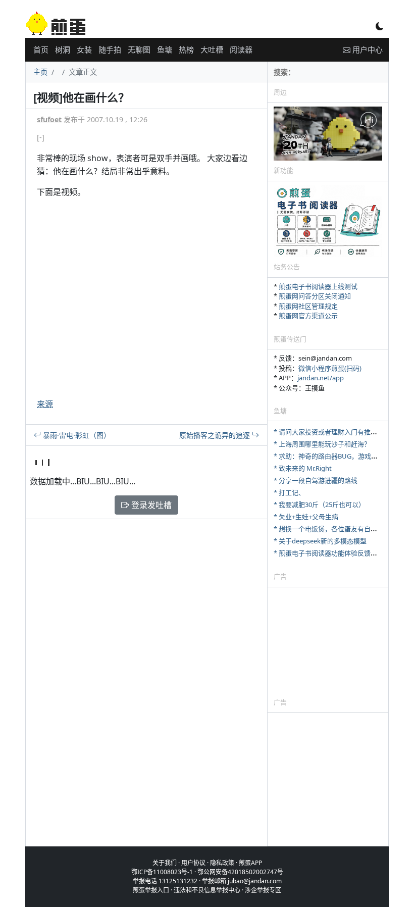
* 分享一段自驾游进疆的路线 (315, 480)
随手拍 (109, 49)
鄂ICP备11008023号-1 (162, 872)
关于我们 (164, 863)
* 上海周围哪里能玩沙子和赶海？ (322, 443)
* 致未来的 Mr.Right (303, 468)
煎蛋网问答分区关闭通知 (315, 295)
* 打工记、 (289, 492)
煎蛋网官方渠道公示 (308, 315)
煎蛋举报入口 (151, 890)
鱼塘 (164, 49)
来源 (45, 404)
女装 (84, 49)
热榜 (186, 49)
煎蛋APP (250, 863)
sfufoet (49, 119)
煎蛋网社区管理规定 (308, 306)
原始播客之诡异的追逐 (215, 435)
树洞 (62, 49)
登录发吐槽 (150, 505)
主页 (40, 72)
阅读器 (241, 49)
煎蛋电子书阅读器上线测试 (318, 286)
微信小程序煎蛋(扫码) (329, 368)
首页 (40, 49)
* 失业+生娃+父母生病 (306, 516)
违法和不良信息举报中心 (207, 890)
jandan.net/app (320, 377)
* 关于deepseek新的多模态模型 (320, 540)
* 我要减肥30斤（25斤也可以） (319, 504)
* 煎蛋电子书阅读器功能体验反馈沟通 (329, 553)
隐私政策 (222, 863)
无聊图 (139, 49)
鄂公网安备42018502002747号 (240, 872)
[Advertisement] (328, 641)
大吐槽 (211, 49)
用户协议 (193, 863)
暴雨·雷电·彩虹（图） (76, 435)
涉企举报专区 (263, 890)
